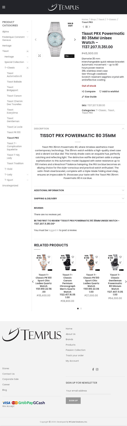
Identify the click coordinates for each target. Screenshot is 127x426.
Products (70, 344)
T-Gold (8, 169)
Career (6, 384)
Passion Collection (75, 350)
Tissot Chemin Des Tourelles (15, 103)
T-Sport (9, 180)
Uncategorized (10, 185)
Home (85, 19)
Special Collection (14, 62)
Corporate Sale (10, 379)
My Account (72, 360)
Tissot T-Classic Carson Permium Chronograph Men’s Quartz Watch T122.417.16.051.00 (67, 286)
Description (41, 128)
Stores (5, 368)
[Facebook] (93, 369)
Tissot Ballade (14, 81)
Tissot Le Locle (14, 126)
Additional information (49, 190)
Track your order (75, 355)
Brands (69, 339)
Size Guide (91, 97)
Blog (4, 390)
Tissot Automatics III (14, 75)
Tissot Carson (14, 95)
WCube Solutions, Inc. (78, 422)
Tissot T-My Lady (13, 156)
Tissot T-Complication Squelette (14, 146)
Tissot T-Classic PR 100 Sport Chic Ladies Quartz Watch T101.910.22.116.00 (44, 283)
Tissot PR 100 (13, 132)
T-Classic (111, 19)
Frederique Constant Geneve (13, 38)
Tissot (101, 19)
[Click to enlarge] (39, 56)
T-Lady (8, 174)
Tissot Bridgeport (12, 89)
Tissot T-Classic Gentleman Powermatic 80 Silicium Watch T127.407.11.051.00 (115, 284)
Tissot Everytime (12, 111)
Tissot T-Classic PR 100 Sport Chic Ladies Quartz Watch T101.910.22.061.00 (91, 283)
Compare (90, 91)
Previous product (83, 26)
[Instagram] (97, 369)
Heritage (6, 45)
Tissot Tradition (15, 163)
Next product (89, 26)
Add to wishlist (110, 91)
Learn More (49, 262)
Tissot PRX (87, 22)
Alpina (5, 31)
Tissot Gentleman (13, 120)
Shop (93, 19)
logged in (54, 230)
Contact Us (8, 373)
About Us (70, 334)
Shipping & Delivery (45, 198)
